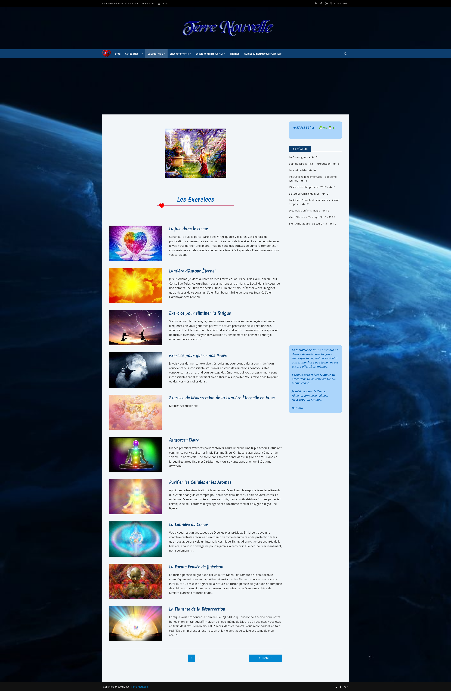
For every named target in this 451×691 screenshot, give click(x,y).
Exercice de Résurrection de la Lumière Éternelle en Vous (222, 398)
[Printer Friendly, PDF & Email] (327, 127)
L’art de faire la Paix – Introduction (309, 163)
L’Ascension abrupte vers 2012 (308, 187)
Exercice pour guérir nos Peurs (198, 355)
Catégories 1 (133, 53)
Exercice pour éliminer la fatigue (200, 313)
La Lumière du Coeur (188, 524)
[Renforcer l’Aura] (135, 454)
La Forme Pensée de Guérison (196, 567)
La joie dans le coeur (188, 229)
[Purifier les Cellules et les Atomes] (135, 496)
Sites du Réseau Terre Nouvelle (119, 3)
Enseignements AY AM (209, 53)
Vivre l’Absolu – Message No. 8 (307, 217)
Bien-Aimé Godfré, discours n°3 (308, 223)
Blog (118, 53)
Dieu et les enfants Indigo (304, 210)
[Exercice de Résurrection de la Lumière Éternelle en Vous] (135, 412)
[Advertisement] (225, 86)
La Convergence (298, 157)
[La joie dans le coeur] (135, 243)
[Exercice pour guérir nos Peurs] (135, 370)
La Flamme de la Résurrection (197, 609)
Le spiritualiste (298, 170)
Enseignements (179, 53)
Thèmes (234, 53)
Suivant (264, 657)
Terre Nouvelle (139, 686)
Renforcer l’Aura (184, 440)
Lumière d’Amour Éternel (192, 271)
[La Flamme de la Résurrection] (135, 623)
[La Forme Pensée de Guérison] (135, 581)
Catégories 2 (155, 53)
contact (164, 3)
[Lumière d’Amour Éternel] (135, 285)
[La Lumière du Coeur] (135, 539)
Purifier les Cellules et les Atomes (200, 482)
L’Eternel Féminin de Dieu (304, 193)
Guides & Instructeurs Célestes (263, 53)
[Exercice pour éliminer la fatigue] (135, 327)
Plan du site (148, 3)
